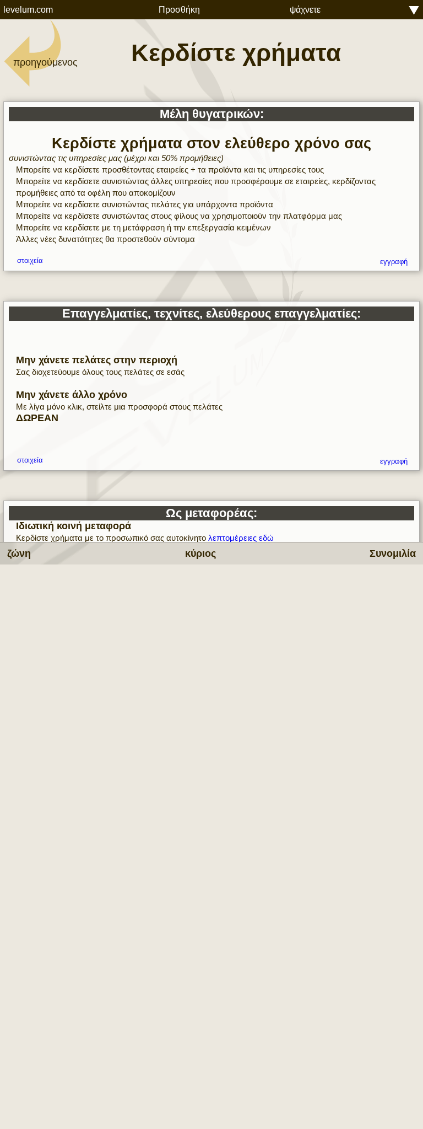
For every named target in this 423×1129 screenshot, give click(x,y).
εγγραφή (394, 262)
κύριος (200, 553)
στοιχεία (30, 261)
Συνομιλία (393, 553)
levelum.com (28, 9)
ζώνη (19, 553)
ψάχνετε (305, 9)
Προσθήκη (179, 9)
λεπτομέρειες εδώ (241, 537)
